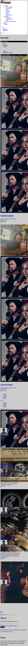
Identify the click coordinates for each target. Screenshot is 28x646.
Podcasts (5, 45)
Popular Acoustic (7, 216)
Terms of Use (4, 606)
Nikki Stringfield (4, 435)
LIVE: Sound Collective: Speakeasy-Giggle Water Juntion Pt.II (10, 466)
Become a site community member (9, 625)
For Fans (6, 5)
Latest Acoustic (7, 385)
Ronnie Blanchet (4, 476)
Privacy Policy (11, 606)
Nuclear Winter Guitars (7, 578)
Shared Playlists (8, 52)
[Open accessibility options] (1, 612)
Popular (5, 394)
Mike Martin (3, 587)
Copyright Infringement (10, 607)
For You (5, 395)
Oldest (4, 398)
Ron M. (8, 474)
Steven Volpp (4, 547)
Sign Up (3, 618)
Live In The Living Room (7, 427)
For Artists (6, 16)
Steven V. (9, 546)
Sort (2, 400)
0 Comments (4, 436)
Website (2, 614)
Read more (3, 221)
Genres (5, 46)
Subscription (7, 477)
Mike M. (8, 585)
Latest (4, 396)
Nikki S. (8, 434)
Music (4, 44)
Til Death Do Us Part (6, 506)
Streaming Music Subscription (10, 588)
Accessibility (19, 606)
